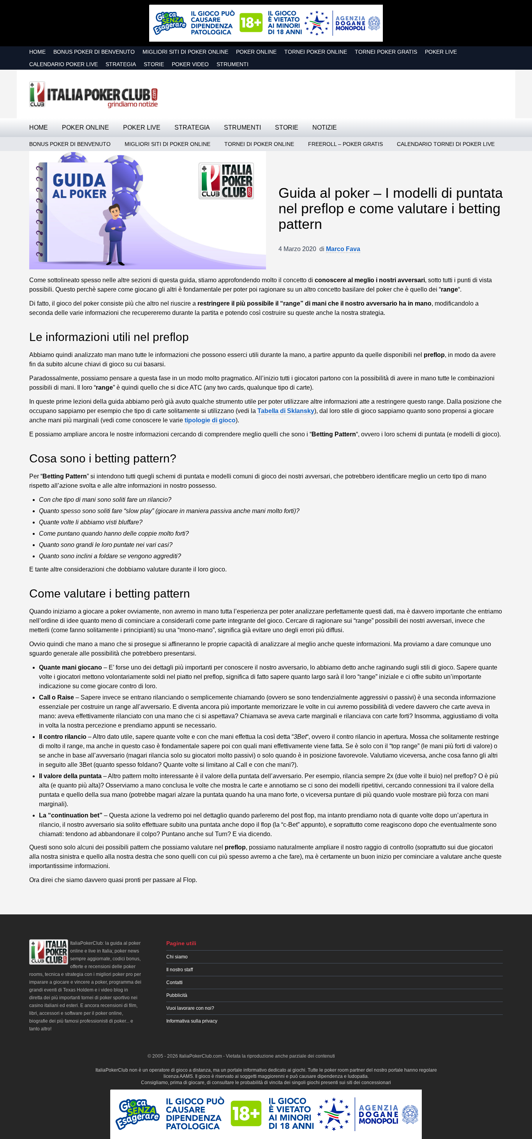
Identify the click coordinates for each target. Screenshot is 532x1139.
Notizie (324, 127)
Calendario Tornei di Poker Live (446, 144)
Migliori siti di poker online (185, 52)
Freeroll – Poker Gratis (345, 144)
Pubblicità (176, 995)
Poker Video (190, 64)
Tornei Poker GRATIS (386, 52)
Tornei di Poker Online (259, 144)
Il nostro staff (179, 969)
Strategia (121, 64)
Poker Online (256, 52)
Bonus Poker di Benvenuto (94, 52)
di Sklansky (285, 411)
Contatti (174, 982)
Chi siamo (177, 957)
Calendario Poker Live (63, 64)
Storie (154, 64)
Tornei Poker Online (315, 52)
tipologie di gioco (210, 420)
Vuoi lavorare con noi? (190, 1008)
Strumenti (232, 64)
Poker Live (441, 52)
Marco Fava (343, 249)
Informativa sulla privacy (191, 1021)
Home (37, 52)
